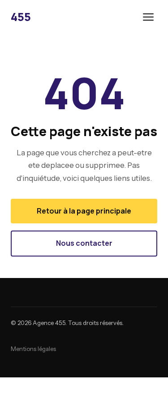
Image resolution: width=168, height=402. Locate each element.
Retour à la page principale (84, 211)
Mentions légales (33, 348)
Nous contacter (84, 243)
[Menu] (148, 17)
